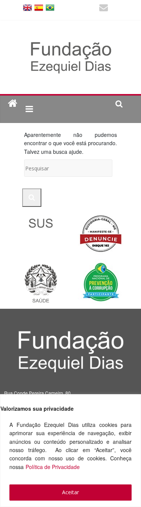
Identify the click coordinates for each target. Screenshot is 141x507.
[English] (27, 7)
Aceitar (70, 492)
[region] (70, 450)
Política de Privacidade (53, 467)
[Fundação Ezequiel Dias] (12, 104)
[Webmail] (104, 8)
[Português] (50, 7)
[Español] (39, 7)
